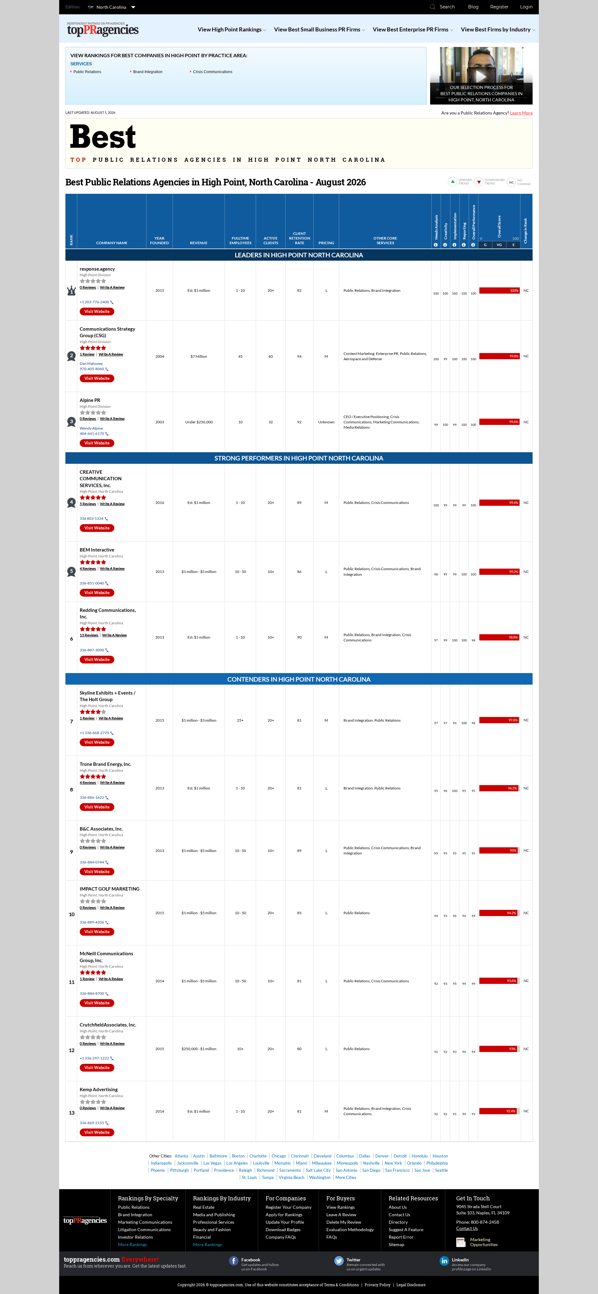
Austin (199, 1155)
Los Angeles (237, 1163)
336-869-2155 (92, 1122)
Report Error (401, 1237)
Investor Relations (135, 1237)
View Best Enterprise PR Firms (410, 29)
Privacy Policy (378, 1284)
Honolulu (420, 1155)
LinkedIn (444, 1261)
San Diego (371, 1170)
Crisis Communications (212, 72)
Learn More (521, 112)
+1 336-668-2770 (94, 732)
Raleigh (245, 1170)
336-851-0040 (92, 583)
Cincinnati (300, 1155)
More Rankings (132, 1244)
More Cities (345, 1177)
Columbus (345, 1155)
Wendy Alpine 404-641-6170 (92, 431)
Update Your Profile (285, 1222)
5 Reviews (88, 503)
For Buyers (340, 1198)
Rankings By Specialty (148, 1198)
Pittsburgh (179, 1170)
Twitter (339, 1261)
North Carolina (111, 7)
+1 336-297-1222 (94, 1058)
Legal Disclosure (410, 1284)
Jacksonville (187, 1163)
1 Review (87, 354)
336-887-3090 (92, 650)
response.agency (97, 269)
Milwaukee (322, 1163)
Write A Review (112, 287)
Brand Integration (148, 72)
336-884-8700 (92, 993)
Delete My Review (343, 1222)
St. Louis (249, 1177)
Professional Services (213, 1222)
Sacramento (290, 1170)
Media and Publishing (214, 1214)
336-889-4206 (92, 922)
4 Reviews (88, 568)
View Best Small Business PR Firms (317, 29)
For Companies (286, 1198)
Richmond (265, 1170)
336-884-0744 (92, 862)
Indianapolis (161, 1163)
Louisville (261, 1163)
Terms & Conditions (341, 1284)
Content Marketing (359, 353)
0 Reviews (88, 287)
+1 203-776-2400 (94, 302)
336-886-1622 (92, 797)
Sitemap (396, 1244)
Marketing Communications (396, 422)
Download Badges (283, 1229)
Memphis (282, 1163)
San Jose (422, 1170)
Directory (398, 1222)
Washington (319, 1177)
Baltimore (218, 1155)
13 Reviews (89, 635)
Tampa (268, 1177)
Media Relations (357, 427)
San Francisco (397, 1170)
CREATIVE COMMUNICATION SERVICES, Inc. (100, 478)
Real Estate (203, 1207)
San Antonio (346, 1170)
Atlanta (181, 1155)
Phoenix (158, 1170)
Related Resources (413, 1198)
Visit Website (97, 311)
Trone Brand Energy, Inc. (105, 764)
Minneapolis (347, 1163)
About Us (398, 1207)
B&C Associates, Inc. (101, 828)
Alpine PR (90, 400)
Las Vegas (212, 1163)
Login (526, 7)
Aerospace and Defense (363, 358)
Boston (238, 1155)
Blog (473, 7)
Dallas (364, 1155)
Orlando (414, 1163)
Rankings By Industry (222, 1198)
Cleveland (322, 1155)
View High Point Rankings (230, 29)
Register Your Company (288, 1207)
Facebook (234, 1261)
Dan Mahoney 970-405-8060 (92, 366)
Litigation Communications (144, 1229)
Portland (201, 1170)
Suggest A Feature (406, 1229)
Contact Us (399, 1214)
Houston (440, 1155)
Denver (382, 1155)
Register (499, 7)
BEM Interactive (97, 549)
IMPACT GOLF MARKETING (110, 888)
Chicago (279, 1155)
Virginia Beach (291, 1177)
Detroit (400, 1155)
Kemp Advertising (99, 1089)
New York (393, 1163)
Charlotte (258, 1155)
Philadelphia (437, 1163)
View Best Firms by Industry (496, 29)
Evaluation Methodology (350, 1229)
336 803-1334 (91, 518)
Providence (224, 1170)
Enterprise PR (387, 353)
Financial (202, 1237)
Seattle (441, 1170)
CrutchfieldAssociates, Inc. (108, 1024)
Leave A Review (341, 1214)
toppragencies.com (226, 1284)
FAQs (331, 1237)
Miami (301, 1163)
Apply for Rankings (284, 1214)
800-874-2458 (485, 1222)
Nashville (371, 1163)
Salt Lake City (318, 1170)
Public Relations (87, 72)
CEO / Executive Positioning (366, 416)
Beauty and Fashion (212, 1229)
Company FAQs (281, 1237)
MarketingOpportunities (484, 1242)
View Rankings (340, 1207)
